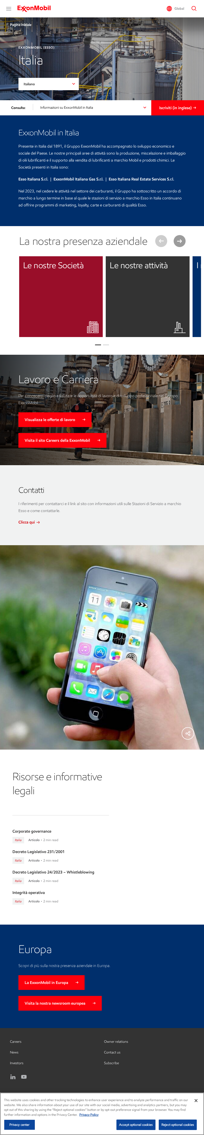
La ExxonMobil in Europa (46, 982)
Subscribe (111, 1063)
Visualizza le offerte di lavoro (50, 419)
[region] (102, 1114)
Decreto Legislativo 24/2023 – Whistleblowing (53, 872)
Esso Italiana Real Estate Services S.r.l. (141, 179)
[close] (95, 263)
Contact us (112, 1052)
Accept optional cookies (136, 1125)
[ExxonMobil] (36, 9)
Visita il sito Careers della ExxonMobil (57, 440)
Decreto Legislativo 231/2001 (38, 851)
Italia (18, 840)
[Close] (196, 1100)
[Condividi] (188, 733)
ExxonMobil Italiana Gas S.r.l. (78, 179)
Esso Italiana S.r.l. (33, 179)
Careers (15, 1042)
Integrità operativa (28, 892)
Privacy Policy (89, 1115)
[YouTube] (24, 1077)
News (14, 1052)
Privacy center (19, 1125)
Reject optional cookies (177, 1125)
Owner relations (116, 1042)
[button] (8, 8)
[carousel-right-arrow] (179, 241)
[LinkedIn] (13, 1077)
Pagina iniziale (20, 25)
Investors (16, 1063)
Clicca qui (27, 522)
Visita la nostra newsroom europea (55, 1003)
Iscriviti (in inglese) (175, 107)
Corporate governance (31, 831)
